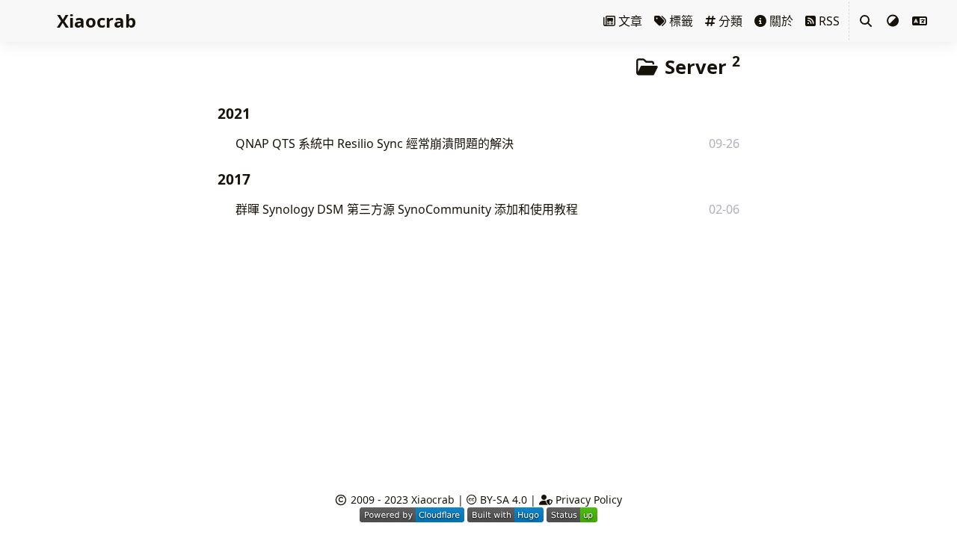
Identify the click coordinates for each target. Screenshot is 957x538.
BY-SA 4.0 (502, 499)
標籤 (679, 21)
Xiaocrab (433, 499)
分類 (729, 21)
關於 (779, 21)
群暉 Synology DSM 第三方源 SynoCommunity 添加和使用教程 (407, 209)
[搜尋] (865, 21)
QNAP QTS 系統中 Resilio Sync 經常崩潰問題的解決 (375, 143)
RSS (828, 21)
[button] (919, 21)
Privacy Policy (587, 499)
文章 (628, 21)
